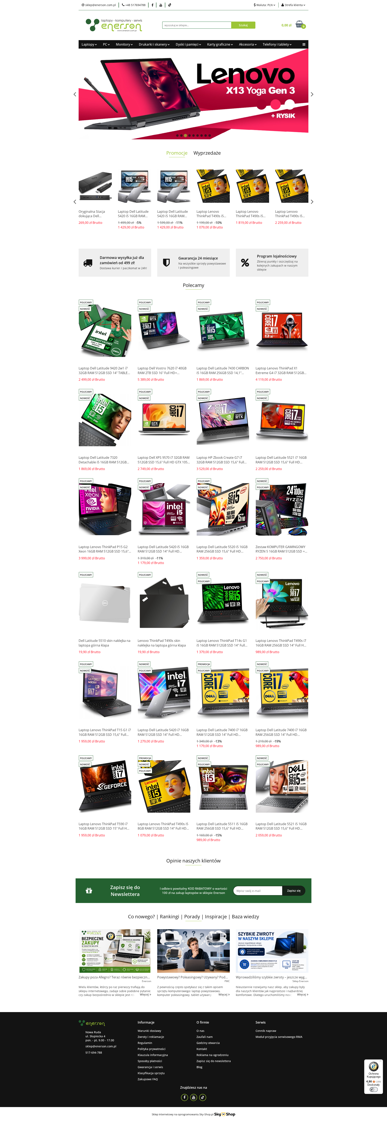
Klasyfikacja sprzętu (151, 1073)
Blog (199, 1067)
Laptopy (88, 44)
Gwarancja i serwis (150, 1067)
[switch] (374, 1089)
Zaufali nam (205, 1037)
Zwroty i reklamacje (151, 1037)
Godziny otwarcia (208, 1043)
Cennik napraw (266, 1031)
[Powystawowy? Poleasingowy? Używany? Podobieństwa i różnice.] (193, 951)
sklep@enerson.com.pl (100, 1046)
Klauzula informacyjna (153, 1055)
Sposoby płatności (150, 1061)
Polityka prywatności (151, 1049)
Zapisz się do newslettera (214, 1061)
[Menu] (380, 1061)
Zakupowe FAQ (148, 1079)
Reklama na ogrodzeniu (213, 1055)
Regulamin (145, 1043)
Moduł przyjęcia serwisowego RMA (279, 1037)
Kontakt (202, 1049)
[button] (146, 1022)
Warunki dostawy (149, 1031)
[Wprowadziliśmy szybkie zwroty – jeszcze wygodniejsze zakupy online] (272, 951)
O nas (200, 1031)
